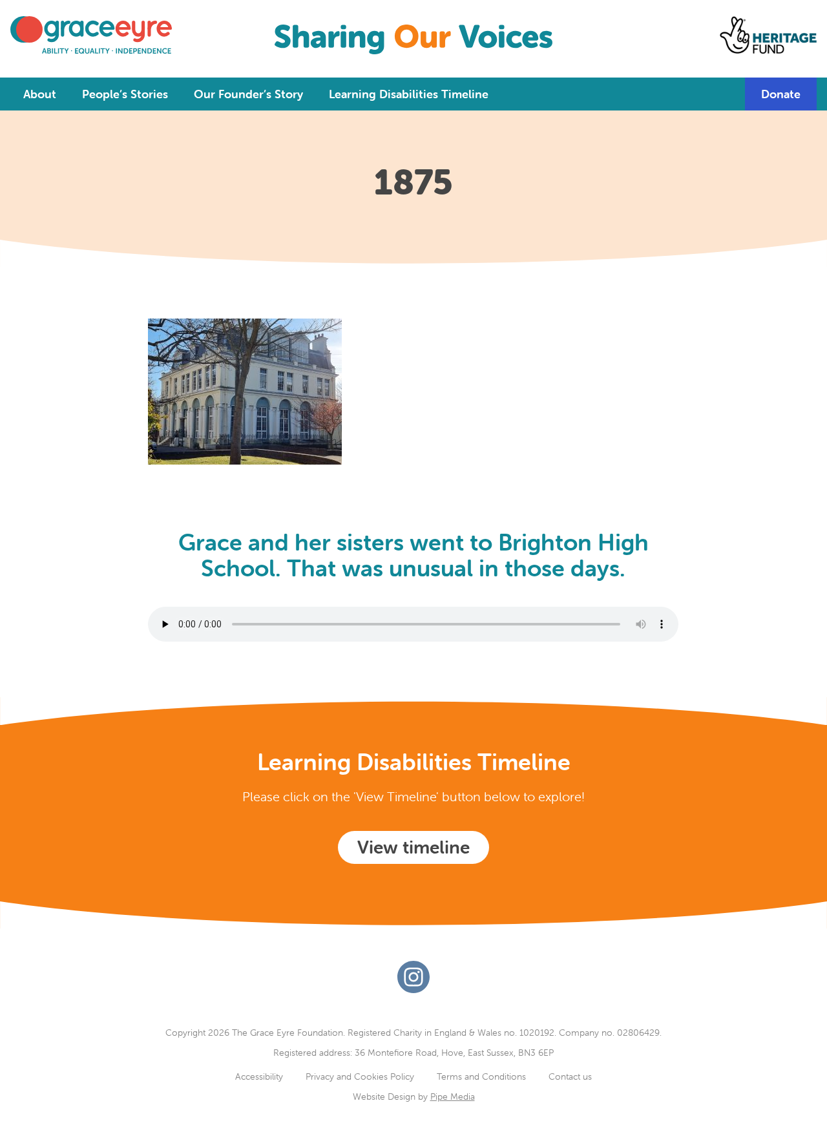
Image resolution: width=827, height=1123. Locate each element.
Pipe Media (452, 1096)
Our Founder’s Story (248, 94)
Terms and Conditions (481, 1076)
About (39, 94)
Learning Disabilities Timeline (408, 94)
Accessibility (259, 1076)
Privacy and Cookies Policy (360, 1076)
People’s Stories (125, 94)
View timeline (413, 847)
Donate (781, 94)
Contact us (570, 1076)
